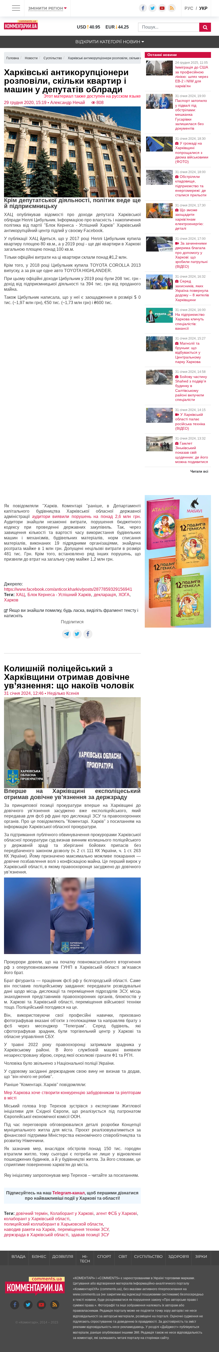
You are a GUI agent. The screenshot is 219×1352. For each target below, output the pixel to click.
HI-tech (85, 1258)
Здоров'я (178, 1256)
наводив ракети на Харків (29, 1229)
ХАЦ (20, 594)
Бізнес (39, 1256)
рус (189, 8)
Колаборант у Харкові (71, 1213)
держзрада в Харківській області (36, 1235)
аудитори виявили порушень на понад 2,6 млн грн (86, 516)
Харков (11, 600)
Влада (18, 1256)
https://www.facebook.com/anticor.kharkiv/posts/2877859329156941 (68, 589)
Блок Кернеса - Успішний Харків (59, 594)
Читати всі (199, 471)
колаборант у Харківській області (36, 1219)
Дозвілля (62, 1256)
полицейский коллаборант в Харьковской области (53, 1224)
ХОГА (124, 594)
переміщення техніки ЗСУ (83, 1229)
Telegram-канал (68, 1193)
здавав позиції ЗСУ (90, 1235)
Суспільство (148, 1256)
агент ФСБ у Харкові (116, 1213)
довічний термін (32, 1213)
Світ (123, 1256)
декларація (105, 594)
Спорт (104, 1256)
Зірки (201, 1256)
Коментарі (28, 1322)
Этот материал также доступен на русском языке (92, 96)
